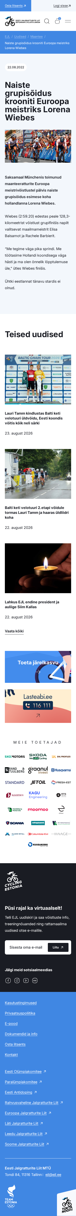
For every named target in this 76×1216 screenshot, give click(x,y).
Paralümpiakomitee (21, 1082)
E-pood (11, 1023)
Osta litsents (15, 1044)
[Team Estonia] (38, 1196)
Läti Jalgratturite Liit (21, 1123)
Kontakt (11, 1055)
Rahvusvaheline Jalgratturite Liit (31, 1103)
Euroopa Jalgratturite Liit (26, 1113)
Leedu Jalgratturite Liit (24, 1134)
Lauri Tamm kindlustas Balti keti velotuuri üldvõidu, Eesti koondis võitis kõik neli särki (34, 418)
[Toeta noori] (66, 1201)
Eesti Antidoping (18, 1092)
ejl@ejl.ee (53, 1174)
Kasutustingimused (21, 1003)
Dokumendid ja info (21, 1034)
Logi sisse (61, 6)
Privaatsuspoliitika (20, 1013)
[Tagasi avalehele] (22, 21)
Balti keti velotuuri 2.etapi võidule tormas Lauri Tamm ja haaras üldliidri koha (37, 513)
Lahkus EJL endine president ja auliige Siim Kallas (32, 604)
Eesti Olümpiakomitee (23, 1071)
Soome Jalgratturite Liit (24, 1144)
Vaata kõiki (14, 631)
